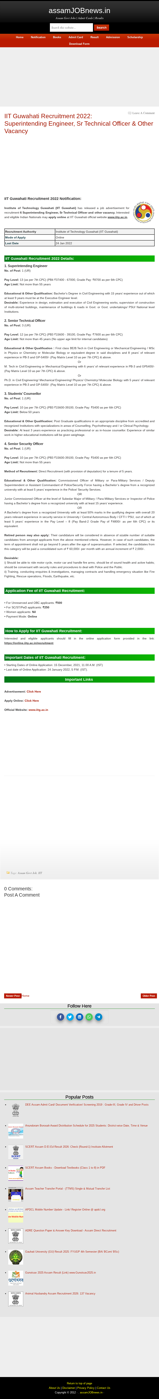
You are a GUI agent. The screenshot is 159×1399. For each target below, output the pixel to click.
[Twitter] (70, 1017)
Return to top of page (79, 1383)
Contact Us (103, 1387)
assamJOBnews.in (79, 10)
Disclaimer (68, 1387)
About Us (54, 1387)
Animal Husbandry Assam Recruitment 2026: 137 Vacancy (60, 1293)
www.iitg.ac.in (38, 709)
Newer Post (13, 995)
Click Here (34, 691)
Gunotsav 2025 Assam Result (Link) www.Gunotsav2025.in (60, 1272)
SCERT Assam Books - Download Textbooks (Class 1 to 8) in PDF (65, 1167)
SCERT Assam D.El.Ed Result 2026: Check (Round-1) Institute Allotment (69, 1146)
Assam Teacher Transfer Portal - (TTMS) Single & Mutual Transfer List (67, 1188)
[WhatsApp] (89, 1017)
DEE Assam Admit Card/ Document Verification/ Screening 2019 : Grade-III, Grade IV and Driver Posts (87, 1104)
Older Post (149, 995)
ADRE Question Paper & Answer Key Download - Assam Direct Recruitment (70, 1230)
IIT (40, 873)
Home (25, 995)
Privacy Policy (86, 1387)
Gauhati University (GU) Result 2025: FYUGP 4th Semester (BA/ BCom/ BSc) (72, 1251)
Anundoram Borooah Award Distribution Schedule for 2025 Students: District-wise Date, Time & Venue (86, 1125)
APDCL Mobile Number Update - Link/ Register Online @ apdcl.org (65, 1209)
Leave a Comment (143, 113)
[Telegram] (98, 1017)
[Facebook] (60, 1017)
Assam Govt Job (27, 873)
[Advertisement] (79, 76)
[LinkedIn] (79, 1017)
